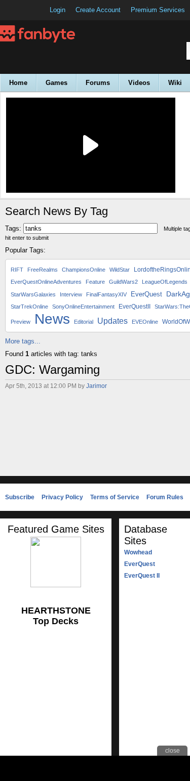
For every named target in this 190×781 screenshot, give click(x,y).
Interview (71, 294)
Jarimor (96, 385)
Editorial (83, 322)
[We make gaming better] (32, 10)
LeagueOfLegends (164, 282)
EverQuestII (134, 306)
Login (57, 10)
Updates (112, 321)
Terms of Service (114, 497)
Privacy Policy (62, 497)
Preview (20, 322)
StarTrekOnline (29, 306)
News (52, 319)
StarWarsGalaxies (33, 294)
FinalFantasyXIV (106, 294)
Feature (95, 282)
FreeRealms (42, 270)
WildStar (119, 270)
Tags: (13, 228)
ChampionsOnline (83, 270)
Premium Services (158, 10)
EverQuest (146, 294)
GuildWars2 (123, 282)
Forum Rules (164, 497)
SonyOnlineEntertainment (83, 306)
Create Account (98, 10)
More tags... (23, 341)
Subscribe (19, 497)
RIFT (17, 270)
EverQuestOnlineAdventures (46, 282)
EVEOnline (145, 322)
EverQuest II (142, 575)
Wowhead (138, 552)
